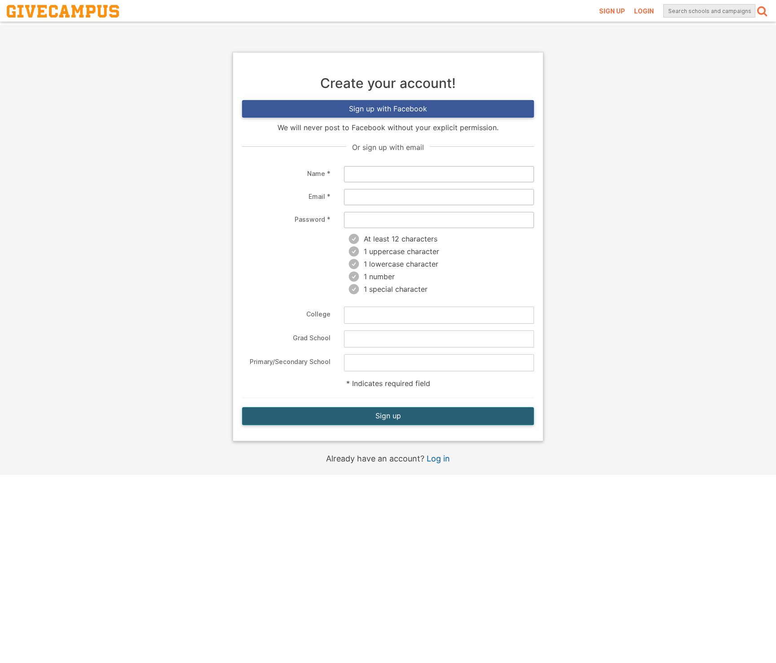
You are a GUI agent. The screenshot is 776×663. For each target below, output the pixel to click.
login (644, 11)
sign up (612, 11)
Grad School (311, 338)
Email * (319, 196)
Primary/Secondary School (290, 361)
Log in (438, 458)
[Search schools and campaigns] (762, 10)
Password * (312, 219)
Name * (318, 173)
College (318, 314)
